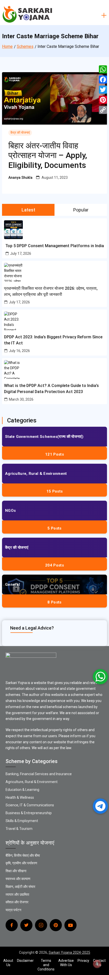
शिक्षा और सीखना (16, 871)
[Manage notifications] (97, 964)
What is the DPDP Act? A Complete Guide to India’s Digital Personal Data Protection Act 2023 (51, 388)
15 (54, 491)
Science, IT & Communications (30, 805)
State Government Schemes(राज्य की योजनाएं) (44, 436)
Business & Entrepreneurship (29, 813)
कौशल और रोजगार (17, 902)
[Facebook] (103, 79)
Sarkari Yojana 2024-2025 (69, 952)
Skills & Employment (22, 821)
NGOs (10, 510)
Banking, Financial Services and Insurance (39, 774)
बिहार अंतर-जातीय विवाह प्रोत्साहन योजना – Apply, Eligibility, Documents (47, 155)
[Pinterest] (103, 100)
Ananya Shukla (20, 177)
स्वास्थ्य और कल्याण (18, 879)
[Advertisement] (54, 54)
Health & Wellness (20, 797)
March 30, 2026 (21, 399)
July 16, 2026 (19, 351)
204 (54, 565)
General (12, 584)
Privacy (83, 961)
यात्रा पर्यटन (13, 910)
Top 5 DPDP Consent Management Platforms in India (54, 245)
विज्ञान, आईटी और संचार (20, 887)
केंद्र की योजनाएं (20, 132)
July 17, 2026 (20, 253)
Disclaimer (25, 961)
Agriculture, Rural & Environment (36, 473)
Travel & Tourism (19, 829)
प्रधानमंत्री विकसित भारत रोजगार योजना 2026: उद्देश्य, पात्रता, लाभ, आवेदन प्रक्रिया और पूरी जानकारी (51, 291)
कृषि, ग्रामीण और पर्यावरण (21, 863)
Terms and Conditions (46, 965)
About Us (8, 963)
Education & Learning (22, 790)
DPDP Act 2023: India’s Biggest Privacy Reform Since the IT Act (53, 340)
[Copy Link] (103, 110)
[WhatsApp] (103, 69)
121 (54, 454)
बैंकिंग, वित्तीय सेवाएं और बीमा (23, 855)
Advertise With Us (66, 963)
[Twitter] (103, 90)
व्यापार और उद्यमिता (17, 894)
